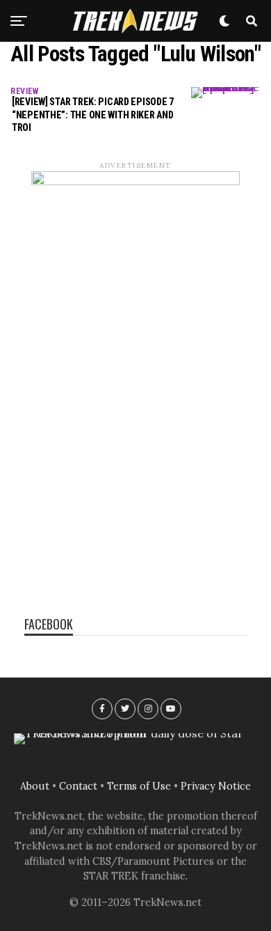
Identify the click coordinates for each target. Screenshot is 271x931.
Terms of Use (139, 786)
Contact (78, 786)
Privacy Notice (216, 786)
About (34, 786)
